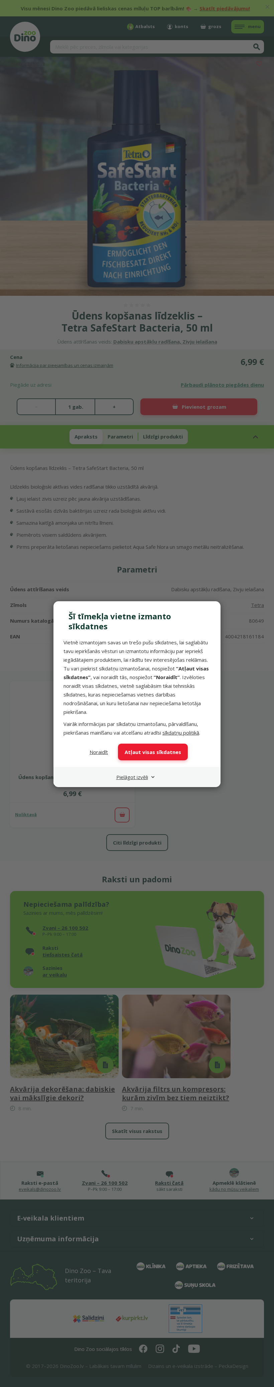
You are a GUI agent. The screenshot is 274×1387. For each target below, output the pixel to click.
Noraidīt (99, 752)
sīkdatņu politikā (180, 732)
